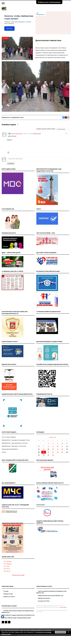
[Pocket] (68, 117)
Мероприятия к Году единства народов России (16, 440)
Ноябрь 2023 (52, 437)
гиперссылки (63, 607)
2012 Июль (7, 568)
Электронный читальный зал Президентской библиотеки (51, 592)
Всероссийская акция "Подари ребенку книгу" (17, 618)
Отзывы (5, 591)
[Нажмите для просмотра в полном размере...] (35, 111)
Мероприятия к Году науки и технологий (14, 446)
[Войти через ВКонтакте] (8, 144)
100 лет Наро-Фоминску (9, 437)
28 (43, 455)
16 (53, 449)
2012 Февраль (8, 564)
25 (62, 452)
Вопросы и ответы (9, 596)
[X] (66, 117)
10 (57, 446)
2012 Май (6, 566)
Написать (9, 28)
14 (43, 449)
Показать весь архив (18, 575)
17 (57, 449)
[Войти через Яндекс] (8, 150)
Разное (4, 452)
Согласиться (60, 632)
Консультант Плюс (44, 601)
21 (43, 452)
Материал (37, 133)
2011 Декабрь (8, 561)
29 (48, 455)
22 (48, 452)
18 (62, 449)
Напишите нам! (8, 594)
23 (53, 452)
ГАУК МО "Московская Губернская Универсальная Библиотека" (18, 611)
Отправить (11, 163)
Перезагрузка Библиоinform (10, 449)
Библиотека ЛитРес (44, 598)
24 (57, 452)
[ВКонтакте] (63, 117)
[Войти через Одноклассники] (8, 155)
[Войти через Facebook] (8, 147)
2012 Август (7, 571)
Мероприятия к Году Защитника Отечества (15, 443)
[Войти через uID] (8, 142)
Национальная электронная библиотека (50, 595)
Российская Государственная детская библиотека (18, 615)
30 (53, 455)
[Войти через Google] (8, 152)
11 (62, 446)
